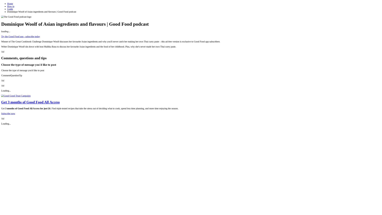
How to (10, 6)
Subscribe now (8, 113)
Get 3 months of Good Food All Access (30, 102)
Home (10, 3)
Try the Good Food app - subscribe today (20, 36)
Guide (10, 9)
